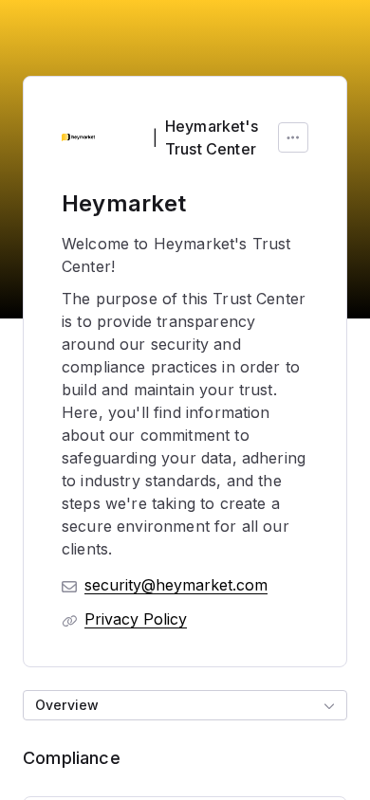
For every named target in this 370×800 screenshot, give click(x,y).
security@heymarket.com (176, 584)
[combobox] (185, 705)
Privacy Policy (135, 618)
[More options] (293, 137)
